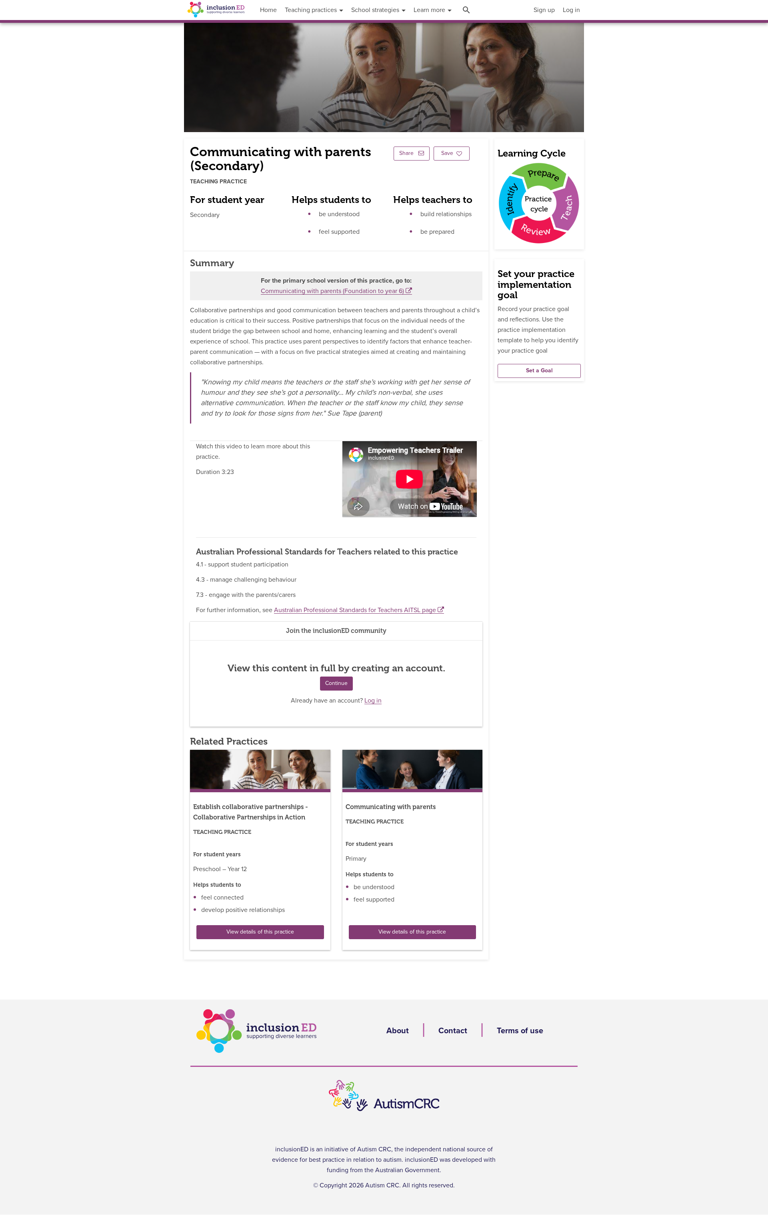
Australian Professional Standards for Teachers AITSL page (355, 610)
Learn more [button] (430, 10)
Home (268, 10)
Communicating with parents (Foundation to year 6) (332, 291)
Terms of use (520, 1031)
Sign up (544, 10)
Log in (571, 10)
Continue (336, 683)
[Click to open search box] (468, 10)
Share (407, 153)
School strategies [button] (376, 10)
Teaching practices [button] (311, 10)
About (397, 1031)
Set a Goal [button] (539, 371)
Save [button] (447, 153)
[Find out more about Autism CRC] (384, 1096)
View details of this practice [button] (260, 932)
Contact (452, 1031)
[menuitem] (544, 10)
